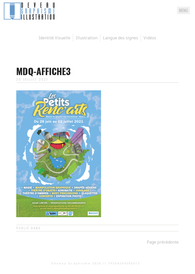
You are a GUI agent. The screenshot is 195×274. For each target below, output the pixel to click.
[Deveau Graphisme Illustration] (29, 18)
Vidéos (149, 38)
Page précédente (163, 242)
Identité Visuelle (54, 38)
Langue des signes (120, 38)
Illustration (87, 38)
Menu (183, 10)
